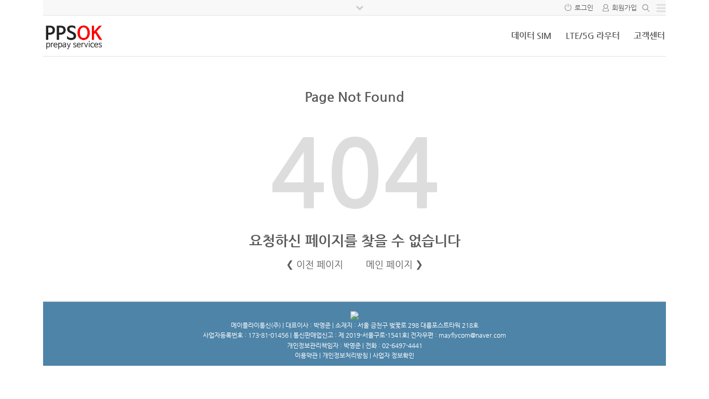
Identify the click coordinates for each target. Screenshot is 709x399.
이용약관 (306, 355)
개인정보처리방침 (345, 355)
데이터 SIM (531, 36)
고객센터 (649, 36)
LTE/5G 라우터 (593, 36)
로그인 (584, 7)
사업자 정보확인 (393, 355)
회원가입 (624, 7)
